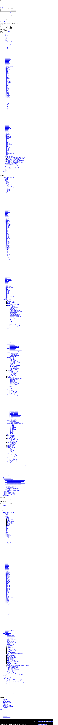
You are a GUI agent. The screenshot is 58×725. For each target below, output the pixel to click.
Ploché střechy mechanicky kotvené (16, 378)
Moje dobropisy (5, 714)
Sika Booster (7, 63)
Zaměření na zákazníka (11, 435)
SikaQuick (7, 125)
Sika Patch (7, 114)
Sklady (11, 337)
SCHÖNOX (5, 171)
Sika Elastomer (7, 77)
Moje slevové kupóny (6, 717)
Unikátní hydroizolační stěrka (12, 467)
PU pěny (11, 364)
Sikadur (6, 76)
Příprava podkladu (13, 421)
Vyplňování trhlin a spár (14, 361)
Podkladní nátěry (13, 393)
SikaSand (11, 432)
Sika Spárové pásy (8, 137)
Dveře (11, 449)
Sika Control (7, 67)
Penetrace (11, 399)
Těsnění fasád (12, 358)
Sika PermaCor (7, 116)
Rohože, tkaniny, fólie (11, 46)
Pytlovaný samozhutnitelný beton (15, 310)
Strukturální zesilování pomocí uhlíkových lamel (18, 395)
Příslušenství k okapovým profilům (13, 167)
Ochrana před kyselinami (14, 371)
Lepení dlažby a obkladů (11, 398)
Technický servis (13, 437)
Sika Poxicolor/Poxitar (9, 263)
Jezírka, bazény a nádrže (14, 411)
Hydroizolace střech (10, 377)
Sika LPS (6, 106)
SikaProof (7, 124)
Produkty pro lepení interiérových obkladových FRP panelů (15, 674)
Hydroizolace (12, 402)
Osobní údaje (5, 716)
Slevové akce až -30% (7, 168)
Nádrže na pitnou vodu (14, 414)
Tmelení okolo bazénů (14, 369)
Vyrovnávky (12, 401)
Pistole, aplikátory (10, 43)
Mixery (8, 42)
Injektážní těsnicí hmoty (14, 353)
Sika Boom (7, 62)
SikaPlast (6, 118)
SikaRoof (6, 130)
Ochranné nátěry (10, 370)
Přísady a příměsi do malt (14, 324)
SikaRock (6, 129)
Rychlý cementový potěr (11, 470)
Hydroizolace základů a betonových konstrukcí (18, 409)
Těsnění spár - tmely (10, 357)
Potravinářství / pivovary (14, 335)
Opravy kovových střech (14, 382)
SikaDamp (7, 73)
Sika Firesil (7, 83)
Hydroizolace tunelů (13, 410)
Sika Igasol (7, 96)
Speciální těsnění (13, 363)
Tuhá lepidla (12, 397)
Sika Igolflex (7, 97)
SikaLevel (7, 103)
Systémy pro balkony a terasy (8, 156)
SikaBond (7, 61)
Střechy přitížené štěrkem (14, 379)
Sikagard (6, 90)
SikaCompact (12, 430)
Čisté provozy (12, 332)
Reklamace (5, 703)
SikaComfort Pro (13, 427)
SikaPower (7, 262)
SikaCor (6, 68)
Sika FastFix (7, 80)
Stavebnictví (7, 300)
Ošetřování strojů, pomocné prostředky (16, 311)
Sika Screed (7, 131)
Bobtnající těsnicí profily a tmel (12, 673)
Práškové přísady (13, 313)
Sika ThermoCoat (8, 143)
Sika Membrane (8, 108)
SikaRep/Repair (8, 128)
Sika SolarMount (8, 136)
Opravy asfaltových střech (14, 383)
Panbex (6, 38)
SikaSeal (6, 132)
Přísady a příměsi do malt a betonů (16, 350)
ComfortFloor (12, 329)
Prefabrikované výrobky (14, 307)
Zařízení (11, 440)
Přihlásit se (2, 1)
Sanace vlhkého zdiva (13, 356)
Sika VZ (6, 151)
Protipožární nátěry (13, 373)
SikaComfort (12, 426)
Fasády (8, 376)
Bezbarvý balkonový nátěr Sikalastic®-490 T (13, 159)
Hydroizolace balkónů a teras (15, 416)
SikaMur (6, 113)
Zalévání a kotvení (10, 344)
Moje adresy (5, 715)
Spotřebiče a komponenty (11, 438)
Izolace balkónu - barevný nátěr (13, 469)
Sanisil (6, 49)
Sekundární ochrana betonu (14, 315)
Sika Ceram (7, 65)
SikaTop (6, 145)
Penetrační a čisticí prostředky (15, 365)
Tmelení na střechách (13, 360)
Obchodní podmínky (6, 701)
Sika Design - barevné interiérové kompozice (15, 423)
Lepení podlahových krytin (14, 391)
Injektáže (11, 327)
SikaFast (6, 79)
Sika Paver (7, 115)
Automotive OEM (10, 445)
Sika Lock (7, 105)
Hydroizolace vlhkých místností (15, 415)
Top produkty (7, 464)
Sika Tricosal (7, 147)
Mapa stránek (5, 707)
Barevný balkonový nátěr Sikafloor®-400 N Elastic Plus (15, 157)
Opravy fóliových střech (14, 384)
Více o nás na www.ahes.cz (8, 706)
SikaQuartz (12, 431)
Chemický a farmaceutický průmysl (16, 336)
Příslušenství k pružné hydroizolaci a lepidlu (15, 162)
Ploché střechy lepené (13, 387)
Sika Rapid (7, 126)
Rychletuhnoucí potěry (14, 400)
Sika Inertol (7, 98)
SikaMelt (6, 107)
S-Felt (6, 197)
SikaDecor (7, 74)
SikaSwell (7, 138)
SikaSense (7, 133)
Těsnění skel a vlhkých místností (15, 362)
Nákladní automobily (13, 455)
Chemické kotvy (12, 396)
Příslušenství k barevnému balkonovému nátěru (15, 158)
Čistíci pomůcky (10, 41)
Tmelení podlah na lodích (14, 368)
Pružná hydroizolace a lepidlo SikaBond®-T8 (13, 161)
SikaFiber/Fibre (8, 82)
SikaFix (6, 85)
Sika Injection (7, 99)
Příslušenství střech (13, 385)
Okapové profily (8, 166)
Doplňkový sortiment (13, 312)
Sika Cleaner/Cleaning (9, 66)
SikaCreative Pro (13, 429)
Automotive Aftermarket (11, 442)
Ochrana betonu (12, 322)
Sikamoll (6, 110)
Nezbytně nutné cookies (6, 724)
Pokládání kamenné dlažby (14, 347)
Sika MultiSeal (7, 112)
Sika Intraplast (7, 100)
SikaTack (6, 139)
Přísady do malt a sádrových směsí (16, 351)
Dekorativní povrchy (13, 330)
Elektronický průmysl (13, 331)
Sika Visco (7, 150)
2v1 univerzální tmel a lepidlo (12, 466)
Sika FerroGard (8, 81)
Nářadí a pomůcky (6, 495)
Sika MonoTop (7, 111)
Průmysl (6, 434)
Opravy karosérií (13, 444)
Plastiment (7, 39)
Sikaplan (6, 117)
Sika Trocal (7, 148)
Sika (6, 57)
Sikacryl (6, 71)
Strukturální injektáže (13, 354)
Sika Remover (7, 127)
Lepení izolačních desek (14, 392)
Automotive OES (10, 446)
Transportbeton (12, 306)
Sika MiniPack (7, 109)
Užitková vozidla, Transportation (13, 453)
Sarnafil (6, 195)
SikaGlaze (7, 91)
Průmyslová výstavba (11, 302)
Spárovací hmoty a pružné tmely (11, 164)
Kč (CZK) (4, 5)
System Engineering (13, 436)
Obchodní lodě (12, 458)
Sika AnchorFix (8, 59)
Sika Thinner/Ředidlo (9, 144)
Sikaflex (6, 86)
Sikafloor (6, 87)
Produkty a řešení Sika (7, 299)
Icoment (6, 36)
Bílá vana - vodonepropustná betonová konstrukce (18, 319)
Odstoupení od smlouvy (7, 702)
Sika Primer (7, 264)
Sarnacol (6, 51)
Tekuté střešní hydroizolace (14, 386)
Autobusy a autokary (13, 454)
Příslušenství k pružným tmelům (13, 165)
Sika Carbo (7, 64)
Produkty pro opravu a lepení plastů (9, 169)
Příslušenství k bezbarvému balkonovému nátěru (16, 160)
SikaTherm (7, 142)
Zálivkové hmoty (13, 345)
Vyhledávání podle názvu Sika (8, 34)
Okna (10, 448)
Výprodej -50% (5, 172)
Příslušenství (7, 40)
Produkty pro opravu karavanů (8, 492)
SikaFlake (11, 433)
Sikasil (6, 135)
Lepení (8, 389)
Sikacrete (6, 70)
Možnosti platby (5, 704)
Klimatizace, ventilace (13, 441)
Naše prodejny (5, 699)
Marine (8, 457)
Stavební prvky (12, 452)
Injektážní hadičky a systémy (15, 355)
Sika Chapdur (7, 95)
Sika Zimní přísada (10, 672)
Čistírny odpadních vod (14, 413)
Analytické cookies (15, 724)
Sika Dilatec (7, 75)
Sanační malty (12, 321)
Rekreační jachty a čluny (14, 459)
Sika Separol (7, 134)
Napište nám (2, 7)
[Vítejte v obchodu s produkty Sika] (7, 0)
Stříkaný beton (12, 308)
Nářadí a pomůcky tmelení (14, 366)
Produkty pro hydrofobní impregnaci (9, 494)
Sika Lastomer (7, 102)
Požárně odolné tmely (13, 367)
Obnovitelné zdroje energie (12, 461)
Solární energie (12, 463)
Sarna (6, 50)
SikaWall (6, 152)
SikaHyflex (7, 94)
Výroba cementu (10, 303)
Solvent (6, 155)
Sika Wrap (7, 154)
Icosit (6, 37)
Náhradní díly (12, 44)
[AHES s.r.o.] (3, 9)
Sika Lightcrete (7, 104)
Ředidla (8, 47)
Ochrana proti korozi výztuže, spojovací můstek (18, 323)
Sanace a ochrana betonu (11, 320)
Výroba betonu (10, 305)
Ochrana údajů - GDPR (7, 705)
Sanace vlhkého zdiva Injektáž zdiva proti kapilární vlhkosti (18, 465)
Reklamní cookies (24, 724)
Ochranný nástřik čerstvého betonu (16, 316)
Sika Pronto (7, 123)
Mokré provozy (12, 334)
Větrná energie (12, 462)
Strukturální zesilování (14, 326)
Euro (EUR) (5, 4)
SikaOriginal (12, 425)
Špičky (8, 48)
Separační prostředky (13, 309)
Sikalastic (6, 101)
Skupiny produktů (13, 374)
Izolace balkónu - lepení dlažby (12, 468)
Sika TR (6, 146)
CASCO (6, 35)
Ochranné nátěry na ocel (14, 372)
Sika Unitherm (7, 149)
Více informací (3, 722)
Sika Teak (7, 141)
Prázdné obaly (9, 45)
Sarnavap (6, 196)
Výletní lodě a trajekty (13, 460)
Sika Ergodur (7, 78)
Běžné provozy (12, 333)
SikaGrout (7, 93)
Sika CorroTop (7, 69)
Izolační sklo (12, 450)
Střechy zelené (12, 380)
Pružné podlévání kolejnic (14, 346)
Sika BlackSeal (7, 60)
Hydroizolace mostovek (14, 412)
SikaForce (7, 88)
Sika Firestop (7, 84)
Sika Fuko (7, 89)
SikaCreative (12, 428)
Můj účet (2, 709)
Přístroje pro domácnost (14, 439)
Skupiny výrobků (13, 343)
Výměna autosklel (13, 443)
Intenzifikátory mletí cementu (15, 304)
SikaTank (6, 140)
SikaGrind (7, 92)
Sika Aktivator (7, 58)
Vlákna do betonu (13, 318)
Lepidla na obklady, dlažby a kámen (16, 403)
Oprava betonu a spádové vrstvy (11, 163)
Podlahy (8, 328)
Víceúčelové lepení (13, 390)
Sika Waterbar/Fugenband (9, 153)
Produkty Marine (6, 170)
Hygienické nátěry (13, 375)
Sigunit (6, 56)
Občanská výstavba (10, 301)
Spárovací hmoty (13, 404)
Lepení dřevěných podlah (14, 342)
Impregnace (12, 317)
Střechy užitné (12, 381)
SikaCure (6, 72)
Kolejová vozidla (13, 456)
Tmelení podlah (12, 359)
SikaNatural (12, 424)
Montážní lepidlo (10, 471)
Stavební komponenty (11, 447)
